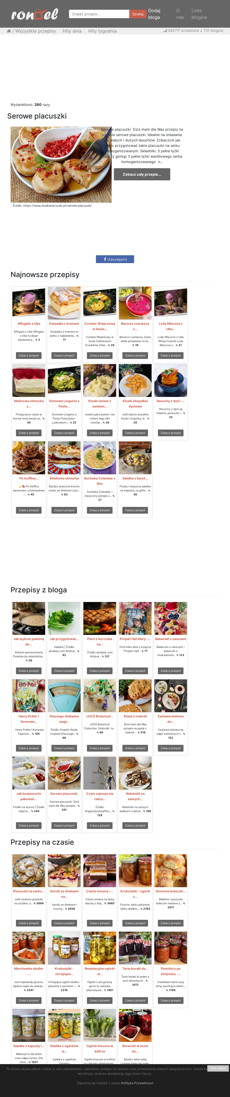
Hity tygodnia (102, 31)
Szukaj (138, 14)
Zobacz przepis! (29, 355)
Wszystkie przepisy (35, 31)
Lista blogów (199, 14)
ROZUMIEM (218, 1068)
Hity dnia (72, 31)
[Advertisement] (115, 70)
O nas (180, 14)
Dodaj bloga (154, 14)
